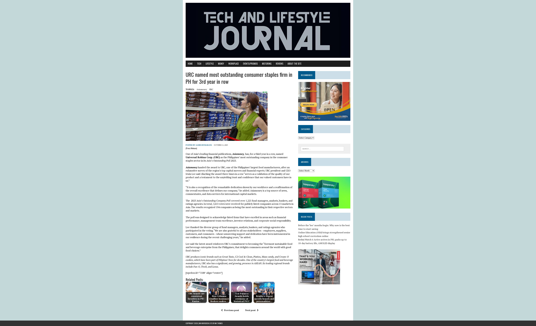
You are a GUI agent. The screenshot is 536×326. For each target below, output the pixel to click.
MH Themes (219, 323)
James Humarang (204, 145)
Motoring (266, 63)
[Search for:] (322, 148)
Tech (199, 63)
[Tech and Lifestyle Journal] (268, 30)
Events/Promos (250, 63)
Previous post (231, 310)
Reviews (279, 63)
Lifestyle (210, 63)
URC (211, 89)
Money (221, 63)
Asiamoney (202, 89)
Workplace (233, 63)
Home (190, 63)
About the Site (294, 63)
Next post (250, 310)
